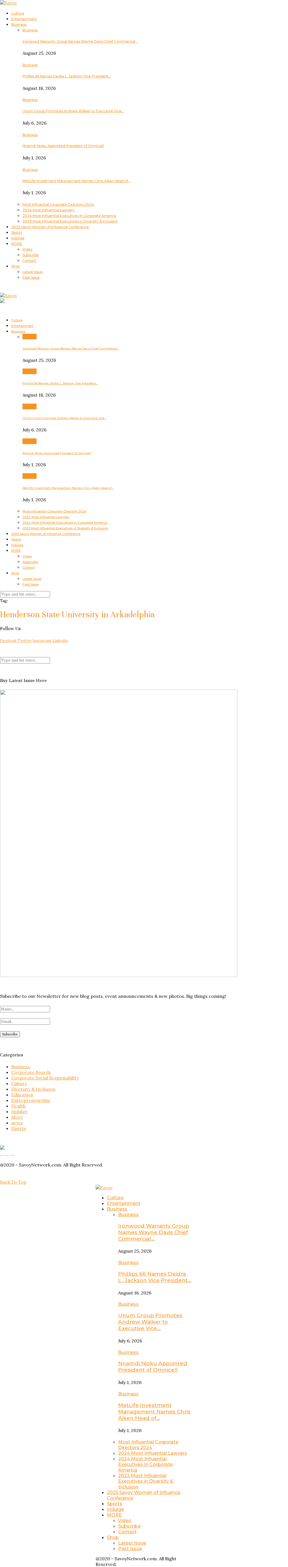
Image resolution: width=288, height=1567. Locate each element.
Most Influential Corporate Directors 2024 (58, 204)
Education (22, 1094)
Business (18, 24)
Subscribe (30, 255)
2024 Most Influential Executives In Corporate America (69, 216)
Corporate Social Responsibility (45, 1078)
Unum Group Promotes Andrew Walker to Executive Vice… (73, 111)
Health (18, 1106)
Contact (29, 261)
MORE (16, 244)
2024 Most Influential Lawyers (48, 210)
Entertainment (24, 19)
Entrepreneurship (30, 1100)
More (17, 1117)
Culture (17, 13)
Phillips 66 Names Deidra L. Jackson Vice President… (66, 76)
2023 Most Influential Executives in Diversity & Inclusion (70, 221)
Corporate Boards (31, 1072)
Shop (15, 266)
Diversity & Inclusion (33, 1089)
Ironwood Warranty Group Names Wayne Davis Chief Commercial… (80, 41)
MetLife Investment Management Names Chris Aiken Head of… (76, 181)
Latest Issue (32, 272)
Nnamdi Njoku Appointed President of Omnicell (63, 146)
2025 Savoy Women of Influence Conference (50, 227)
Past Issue (31, 277)
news (16, 1123)
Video (27, 249)
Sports (16, 232)
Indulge (17, 238)
